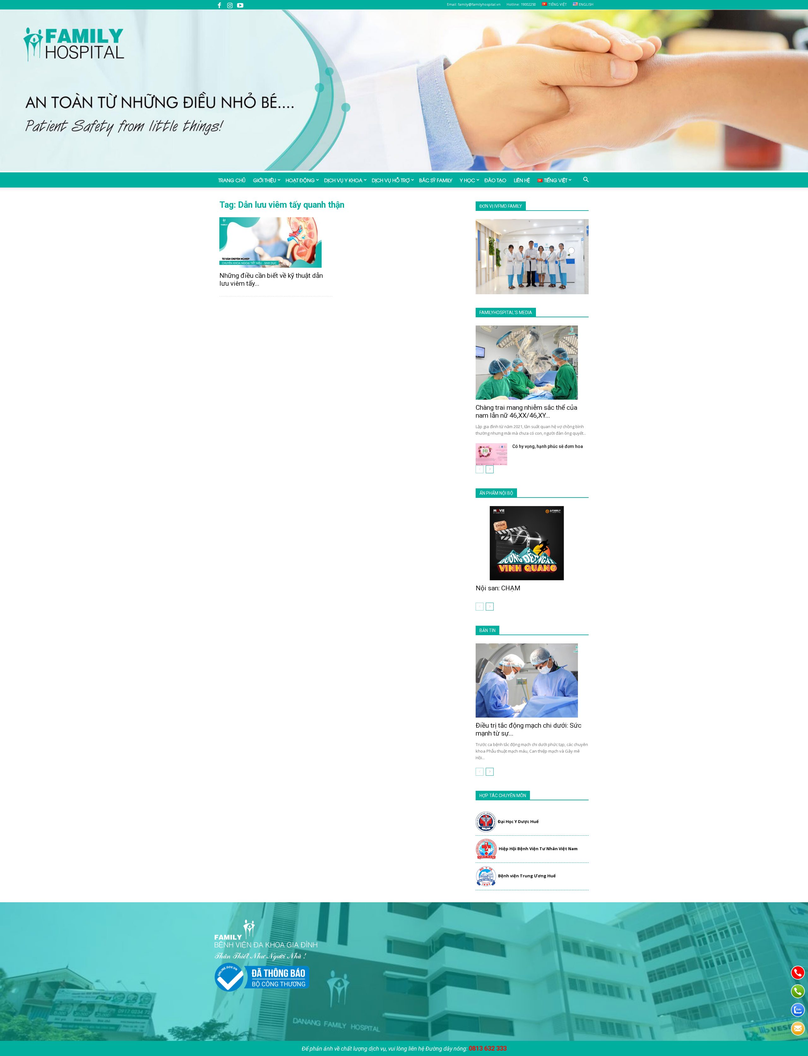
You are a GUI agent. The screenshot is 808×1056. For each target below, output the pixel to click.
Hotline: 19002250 (521, 4)
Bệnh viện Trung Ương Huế (527, 876)
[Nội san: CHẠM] (532, 543)
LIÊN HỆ (522, 180)
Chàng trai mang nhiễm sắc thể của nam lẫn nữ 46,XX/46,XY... (526, 411)
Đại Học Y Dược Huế (518, 821)
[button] (585, 180)
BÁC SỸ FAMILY (435, 180)
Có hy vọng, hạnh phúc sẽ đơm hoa (547, 446)
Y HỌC (467, 180)
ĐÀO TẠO (495, 180)
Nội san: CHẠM (498, 588)
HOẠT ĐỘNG (300, 180)
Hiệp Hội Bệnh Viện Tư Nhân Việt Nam (538, 848)
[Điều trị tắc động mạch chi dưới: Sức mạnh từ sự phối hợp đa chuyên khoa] (532, 680)
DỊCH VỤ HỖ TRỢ (391, 180)
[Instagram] (230, 4)
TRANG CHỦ (232, 180)
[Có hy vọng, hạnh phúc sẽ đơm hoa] (491, 454)
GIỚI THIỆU (264, 180)
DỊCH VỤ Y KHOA (343, 180)
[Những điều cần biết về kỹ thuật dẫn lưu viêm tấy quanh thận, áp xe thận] (275, 242)
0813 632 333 (488, 1048)
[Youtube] (240, 4)
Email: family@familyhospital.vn (474, 4)
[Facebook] (219, 4)
